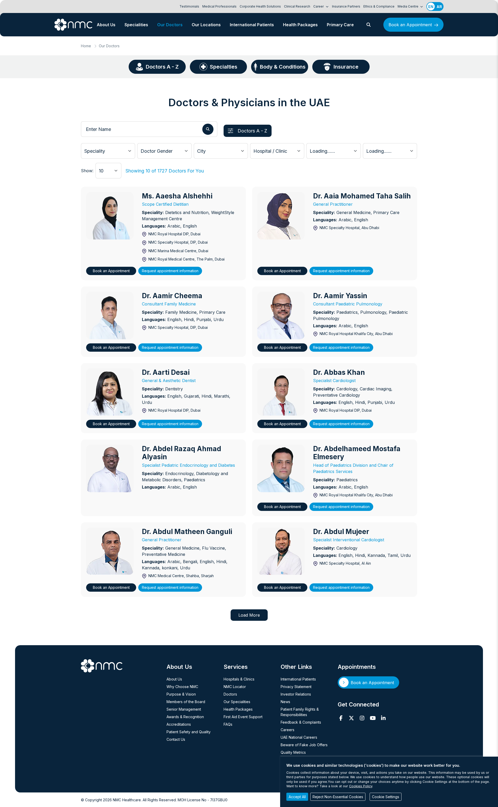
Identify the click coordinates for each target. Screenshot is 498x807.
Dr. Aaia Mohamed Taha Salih (362, 196)
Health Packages (300, 24)
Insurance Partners (346, 6)
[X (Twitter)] (351, 718)
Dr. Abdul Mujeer (341, 532)
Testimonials (189, 6)
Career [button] (318, 6)
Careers (287, 730)
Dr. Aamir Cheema (172, 296)
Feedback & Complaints (301, 722)
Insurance (346, 67)
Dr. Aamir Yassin (340, 296)
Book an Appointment (410, 24)
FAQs (228, 724)
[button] (368, 24)
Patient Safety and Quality (189, 732)
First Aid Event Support (243, 717)
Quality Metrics (293, 752)
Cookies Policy (360, 786)
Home (86, 46)
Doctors (230, 694)
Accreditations (179, 724)
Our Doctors (170, 24)
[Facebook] (341, 718)
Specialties (223, 67)
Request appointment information (170, 271)
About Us (106, 24)
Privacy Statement (296, 686)
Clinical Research (297, 6)
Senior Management (184, 709)
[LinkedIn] (383, 718)
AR (439, 6)
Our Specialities (237, 701)
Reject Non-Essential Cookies (338, 797)
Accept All (297, 797)
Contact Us (176, 739)
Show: (87, 170)
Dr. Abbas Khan (339, 372)
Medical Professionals (219, 6)
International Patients (252, 24)
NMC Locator (235, 686)
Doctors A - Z (162, 67)
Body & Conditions (283, 67)
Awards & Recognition (185, 717)
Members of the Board (186, 701)
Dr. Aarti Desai (166, 372)
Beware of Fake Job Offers (304, 745)
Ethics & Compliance (379, 6)
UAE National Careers (299, 737)
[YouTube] (373, 718)
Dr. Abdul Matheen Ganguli (187, 532)
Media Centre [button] (408, 6)
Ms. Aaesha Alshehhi (177, 196)
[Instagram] (362, 718)
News (285, 701)
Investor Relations (296, 694)
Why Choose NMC (182, 686)
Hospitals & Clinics (239, 679)
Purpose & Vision (181, 694)
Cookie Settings (385, 797)
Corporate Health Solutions (260, 6)
